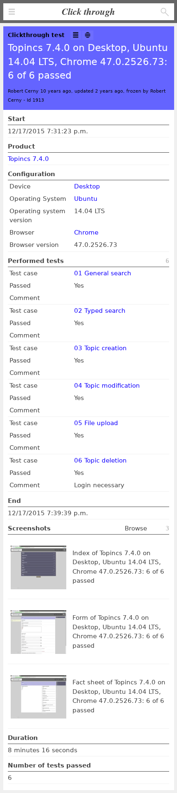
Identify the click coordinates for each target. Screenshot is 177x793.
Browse (136, 528)
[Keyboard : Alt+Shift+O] (87, 35)
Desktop (87, 186)
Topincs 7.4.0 (28, 159)
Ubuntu (86, 198)
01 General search (102, 273)
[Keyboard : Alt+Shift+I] (76, 35)
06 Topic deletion (100, 460)
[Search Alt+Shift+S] (165, 12)
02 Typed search (100, 310)
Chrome (86, 232)
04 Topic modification (107, 385)
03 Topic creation (100, 348)
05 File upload (96, 423)
